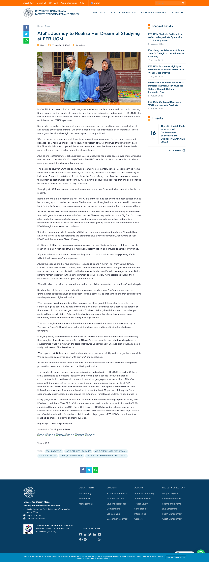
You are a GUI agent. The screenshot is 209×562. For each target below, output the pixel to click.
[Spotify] (86, 539)
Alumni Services (142, 498)
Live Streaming (169, 508)
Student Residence (116, 503)
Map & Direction (33, 515)
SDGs (82, 3)
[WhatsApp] (100, 539)
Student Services (115, 498)
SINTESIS (53, 3)
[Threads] (90, 539)
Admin (82, 45)
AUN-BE (51, 532)
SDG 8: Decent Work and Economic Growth (106, 456)
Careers (138, 518)
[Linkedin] (95, 534)
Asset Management (172, 518)
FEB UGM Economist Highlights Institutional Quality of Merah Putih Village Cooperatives (166, 69)
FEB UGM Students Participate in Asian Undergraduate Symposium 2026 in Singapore (165, 37)
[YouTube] (100, 534)
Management (86, 503)
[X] (90, 534)
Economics (84, 498)
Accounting (85, 493)
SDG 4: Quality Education (71, 456)
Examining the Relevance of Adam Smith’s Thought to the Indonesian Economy (166, 53)
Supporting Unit (170, 493)
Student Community (117, 493)
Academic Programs (122, 13)
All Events (175, 150)
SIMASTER (41, 3)
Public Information (68, 3)
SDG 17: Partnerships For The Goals (111, 451)
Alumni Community (144, 493)
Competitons (113, 508)
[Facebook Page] (81, 534)
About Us (97, 13)
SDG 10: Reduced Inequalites (78, 451)
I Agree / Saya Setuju (176, 557)
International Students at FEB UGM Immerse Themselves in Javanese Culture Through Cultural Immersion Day (166, 87)
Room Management (172, 513)
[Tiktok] (95, 539)
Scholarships (113, 513)
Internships (140, 513)
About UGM (28, 3)
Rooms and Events (171, 503)
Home (40, 26)
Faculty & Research (152, 13)
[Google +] (81, 539)
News (47, 26)
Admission (177, 13)
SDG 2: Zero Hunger (47, 456)
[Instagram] (86, 534)
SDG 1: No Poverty (54, 451)
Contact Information (35, 518)
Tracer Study (141, 503)
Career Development (117, 518)
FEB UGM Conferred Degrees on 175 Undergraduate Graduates (165, 103)
